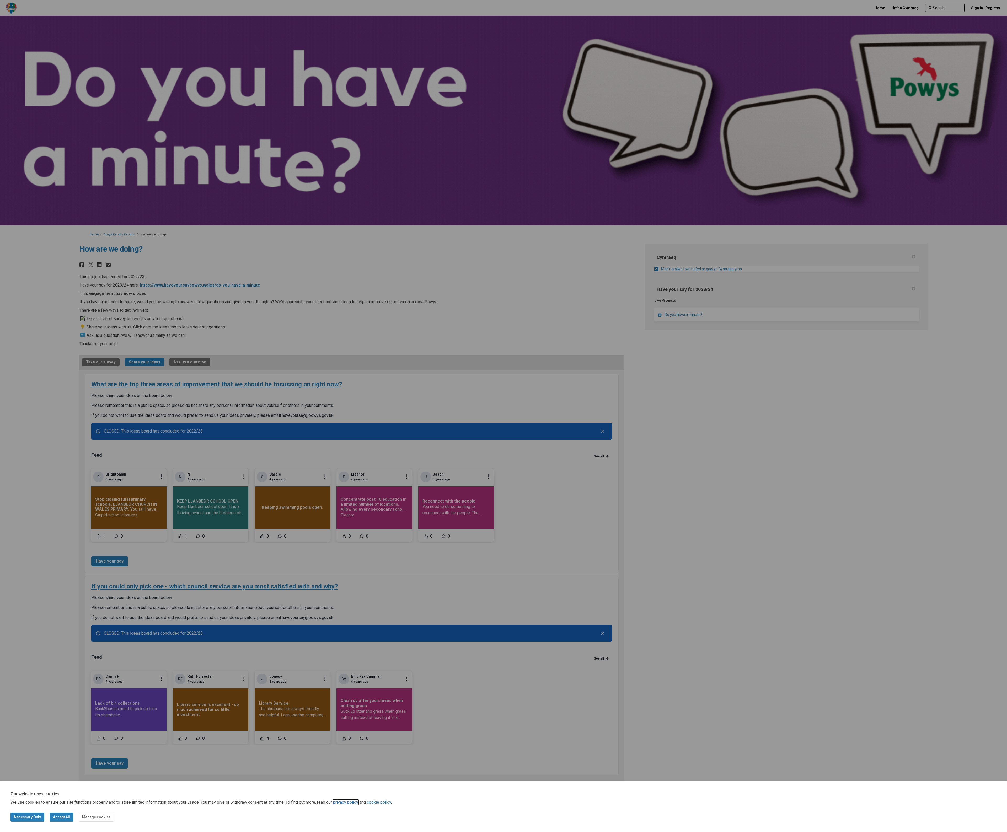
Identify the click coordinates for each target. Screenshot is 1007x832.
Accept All (61, 817)
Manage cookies (96, 817)
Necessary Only (27, 817)
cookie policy (379, 802)
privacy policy (345, 802)
